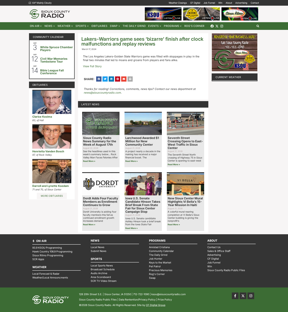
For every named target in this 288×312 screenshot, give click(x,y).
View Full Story (92, 66)
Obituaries (99, 26)
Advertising (241, 2)
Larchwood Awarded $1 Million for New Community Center (142, 141)
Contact (255, 2)
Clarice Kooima (42, 116)
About (229, 2)
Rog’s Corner (194, 26)
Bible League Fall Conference (52, 72)
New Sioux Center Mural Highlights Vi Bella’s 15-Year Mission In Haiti (185, 202)
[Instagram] (221, 26)
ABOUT (212, 240)
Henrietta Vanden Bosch (48, 151)
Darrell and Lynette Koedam (50, 186)
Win (220, 2)
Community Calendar (48, 37)
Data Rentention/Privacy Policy (137, 299)
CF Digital (195, 2)
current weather (228, 77)
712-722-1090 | (142, 294)
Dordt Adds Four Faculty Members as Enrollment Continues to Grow (100, 202)
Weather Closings (178, 2)
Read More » (89, 161)
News (48, 26)
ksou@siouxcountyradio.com (168, 294)
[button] (258, 26)
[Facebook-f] (235, 295)
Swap (114, 26)
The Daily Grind (134, 26)
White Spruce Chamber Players (56, 49)
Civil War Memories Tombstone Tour (54, 60)
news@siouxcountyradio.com (102, 92)
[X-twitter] (216, 26)
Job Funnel (209, 2)
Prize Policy (165, 299)
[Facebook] (212, 26)
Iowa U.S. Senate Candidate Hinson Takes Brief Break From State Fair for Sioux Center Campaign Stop (142, 205)
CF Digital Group (155, 305)
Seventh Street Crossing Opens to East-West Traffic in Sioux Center (185, 142)
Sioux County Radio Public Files (98, 299)
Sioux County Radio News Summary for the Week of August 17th (99, 141)
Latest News (90, 104)
